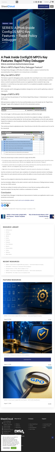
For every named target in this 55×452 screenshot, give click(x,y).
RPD (34, 208)
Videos (7, 250)
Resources (18, 427)
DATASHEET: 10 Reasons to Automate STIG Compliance (18, 266)
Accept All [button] (14, 447)
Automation (5, 208)
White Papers (9, 254)
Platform (18, 424)
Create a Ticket (46, 425)
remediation (30, 208)
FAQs (44, 427)
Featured (8, 240)
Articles (11, 23)
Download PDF (27, 359)
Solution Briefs (9, 248)
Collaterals (8, 234)
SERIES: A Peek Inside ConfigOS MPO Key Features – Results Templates (16, 215)
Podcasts (8, 242)
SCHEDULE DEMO (43, 6)
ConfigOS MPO (12, 208)
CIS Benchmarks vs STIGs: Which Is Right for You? (17, 268)
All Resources (5, 23)
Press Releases (9, 244)
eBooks (7, 236)
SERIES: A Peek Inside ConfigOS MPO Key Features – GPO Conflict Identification (24, 270)
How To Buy (32, 429)
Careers (31, 425)
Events (7, 238)
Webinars (8, 252)
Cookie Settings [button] (6, 447)
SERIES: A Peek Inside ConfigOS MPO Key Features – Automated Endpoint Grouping (24, 264)
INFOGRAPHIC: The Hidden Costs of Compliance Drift (18, 272)
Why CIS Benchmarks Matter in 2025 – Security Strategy (38, 215)
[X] (7, 205)
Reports (7, 246)
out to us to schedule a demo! (26, 200)
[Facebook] (2, 205)
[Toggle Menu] (52, 6)
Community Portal (47, 424)
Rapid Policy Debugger (21, 208)
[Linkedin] (5, 205)
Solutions (18, 425)
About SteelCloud (33, 424)
